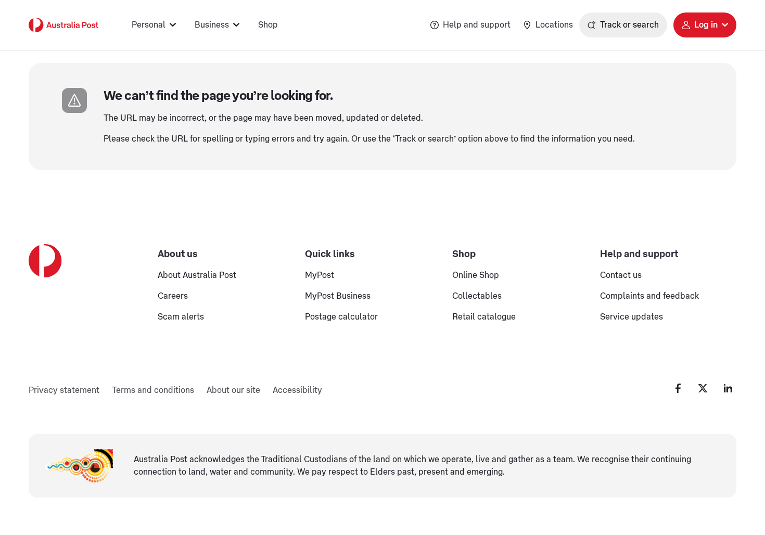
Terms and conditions (153, 390)
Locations (554, 25)
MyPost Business (338, 296)
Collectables (477, 296)
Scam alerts (181, 317)
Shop (268, 25)
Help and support (477, 25)
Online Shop (475, 275)
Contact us (621, 275)
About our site (233, 390)
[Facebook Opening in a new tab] (678, 388)
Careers (173, 296)
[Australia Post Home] (63, 25)
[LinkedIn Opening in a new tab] (728, 388)
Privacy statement (64, 390)
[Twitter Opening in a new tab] (703, 388)
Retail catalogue (484, 317)
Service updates (631, 317)
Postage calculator (341, 317)
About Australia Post (197, 275)
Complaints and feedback (649, 296)
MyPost (319, 275)
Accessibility (297, 390)
